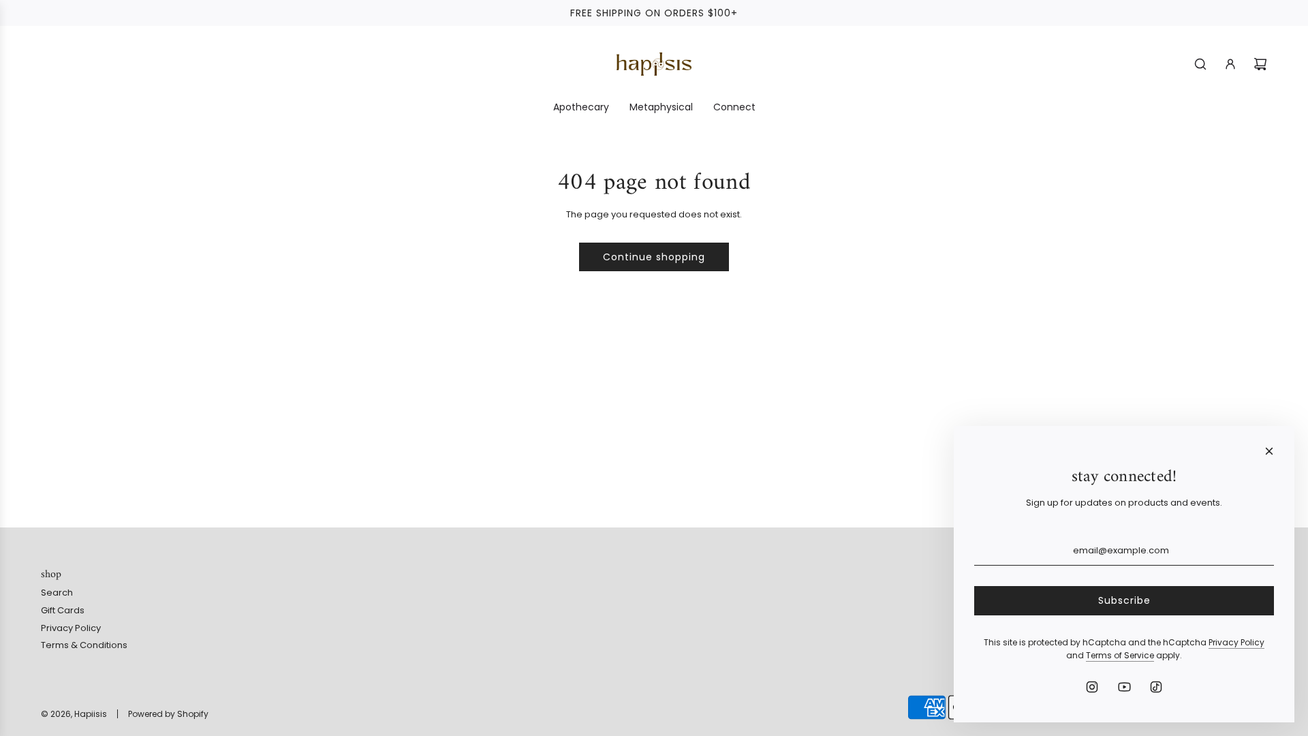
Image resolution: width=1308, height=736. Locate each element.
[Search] (1200, 64)
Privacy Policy (1236, 642)
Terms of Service (1120, 655)
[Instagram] (1092, 687)
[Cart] (1260, 64)
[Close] (1269, 451)
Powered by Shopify (168, 714)
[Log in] (1230, 64)
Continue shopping (654, 257)
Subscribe (1124, 600)
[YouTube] (1124, 687)
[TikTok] (1156, 687)
